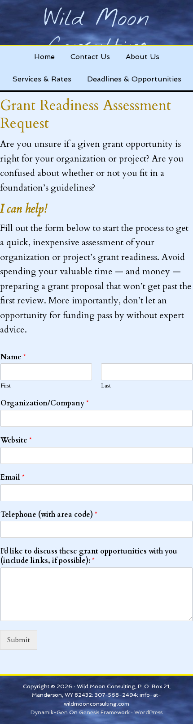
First (5, 386)
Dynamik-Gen (49, 712)
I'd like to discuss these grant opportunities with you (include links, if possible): (88, 556)
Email (12, 477)
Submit (18, 640)
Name (13, 357)
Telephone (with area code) (48, 515)
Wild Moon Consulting (96, 33)
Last (106, 386)
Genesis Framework (104, 712)
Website (16, 440)
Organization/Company (44, 403)
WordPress (148, 712)
